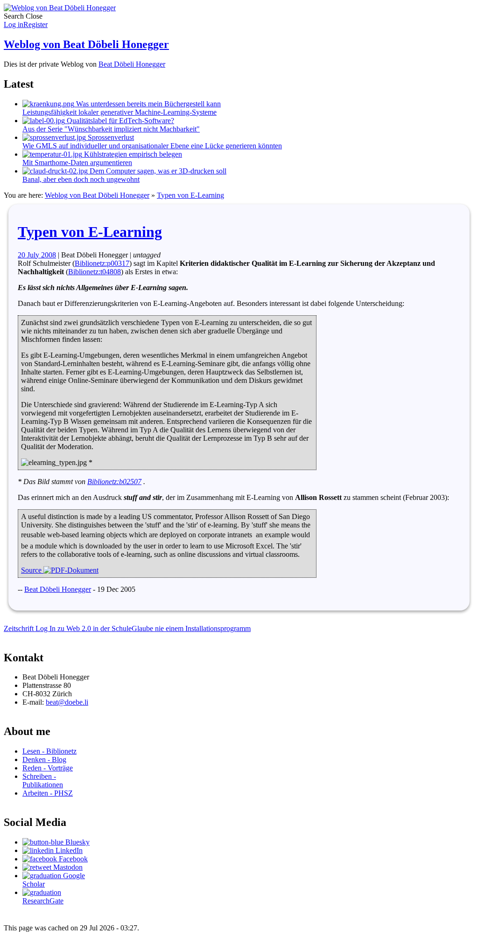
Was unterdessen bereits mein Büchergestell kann (121, 108)
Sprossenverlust (152, 141)
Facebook (72, 859)
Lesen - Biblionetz (49, 751)
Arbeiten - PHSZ (47, 793)
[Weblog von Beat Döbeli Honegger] (60, 8)
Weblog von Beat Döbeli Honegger (86, 44)
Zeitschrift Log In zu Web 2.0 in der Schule (68, 628)
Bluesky (76, 842)
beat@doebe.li (67, 702)
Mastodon (67, 867)
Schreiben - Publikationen (42, 780)
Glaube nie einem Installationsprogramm (191, 628)
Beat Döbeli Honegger (131, 64)
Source (32, 570)
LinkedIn (68, 850)
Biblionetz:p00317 (102, 263)
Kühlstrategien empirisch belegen (102, 158)
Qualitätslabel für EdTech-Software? (111, 125)
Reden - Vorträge (47, 768)
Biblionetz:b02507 (114, 481)
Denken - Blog (44, 759)
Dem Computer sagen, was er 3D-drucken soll (124, 175)
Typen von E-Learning (190, 195)
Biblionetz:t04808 (94, 272)
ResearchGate (42, 901)
